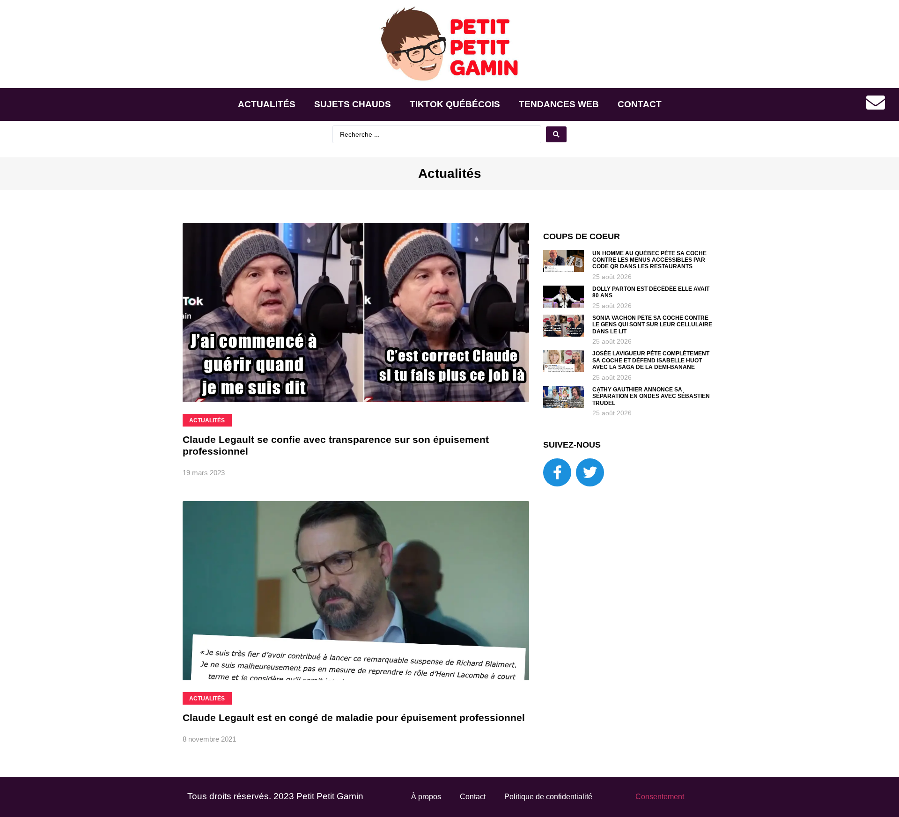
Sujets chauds (352, 104)
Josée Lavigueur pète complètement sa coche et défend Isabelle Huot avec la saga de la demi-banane (650, 360)
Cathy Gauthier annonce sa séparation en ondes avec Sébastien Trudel (651, 396)
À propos (426, 797)
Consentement (659, 797)
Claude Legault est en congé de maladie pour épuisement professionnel (354, 717)
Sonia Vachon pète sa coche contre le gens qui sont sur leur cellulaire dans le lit (652, 325)
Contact (640, 104)
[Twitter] (590, 472)
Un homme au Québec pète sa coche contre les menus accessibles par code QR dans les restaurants (649, 260)
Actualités (266, 104)
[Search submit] (556, 134)
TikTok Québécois (455, 104)
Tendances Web (559, 104)
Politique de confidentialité (548, 797)
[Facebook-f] (557, 472)
